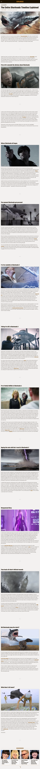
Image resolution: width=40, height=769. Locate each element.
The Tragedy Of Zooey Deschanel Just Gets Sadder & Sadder (5, 762)
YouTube (37, 287)
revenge (2, 246)
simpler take (5, 728)
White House (16, 368)
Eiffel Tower (22, 428)
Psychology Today (31, 722)
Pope (32, 490)
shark (29, 546)
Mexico (36, 170)
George (35, 238)
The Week (24, 117)
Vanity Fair (36, 356)
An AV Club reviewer (5, 658)
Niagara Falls (7, 430)
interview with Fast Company (17, 307)
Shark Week (32, 56)
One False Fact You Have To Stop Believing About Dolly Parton (15, 762)
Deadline (10, 431)
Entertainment (3, 4)
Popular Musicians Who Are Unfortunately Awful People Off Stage (24, 762)
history (17, 607)
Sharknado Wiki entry (8, 545)
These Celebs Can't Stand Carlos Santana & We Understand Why (34, 762)
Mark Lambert (4, 9)
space (25, 360)
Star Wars (11, 93)
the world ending (24, 36)
